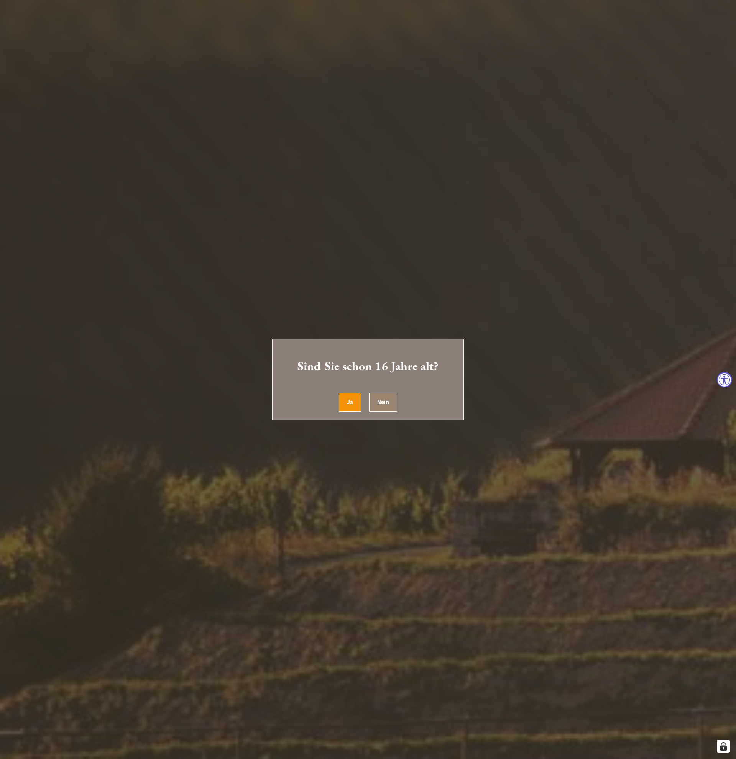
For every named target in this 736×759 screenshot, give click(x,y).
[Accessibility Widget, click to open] (724, 379)
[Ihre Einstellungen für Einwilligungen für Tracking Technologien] (723, 746)
